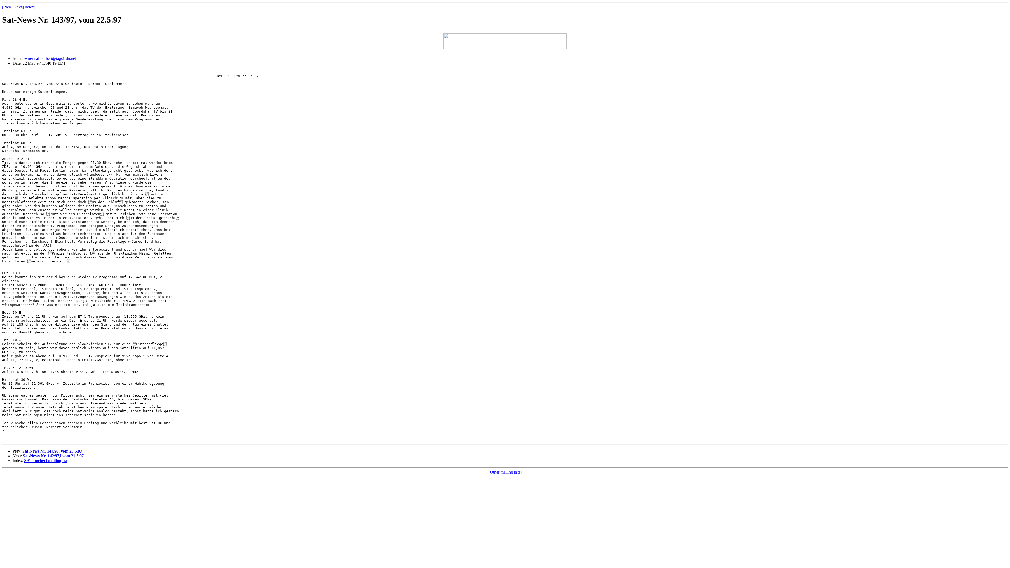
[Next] (17, 7)
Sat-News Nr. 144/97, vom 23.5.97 (52, 451)
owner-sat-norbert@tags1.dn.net (49, 58)
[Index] (29, 7)
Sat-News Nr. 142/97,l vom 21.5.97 (53, 456)
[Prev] (7, 7)
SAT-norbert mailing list (45, 460)
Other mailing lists (505, 472)
